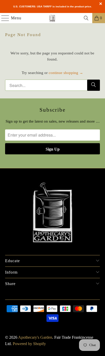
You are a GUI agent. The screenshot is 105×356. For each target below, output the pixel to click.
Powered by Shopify (29, 344)
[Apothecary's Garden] (52, 18)
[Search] (86, 18)
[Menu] (2, 18)
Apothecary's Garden (35, 337)
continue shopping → (66, 73)
